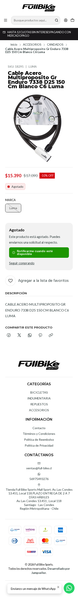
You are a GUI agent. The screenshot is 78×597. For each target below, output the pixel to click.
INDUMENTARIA (39, 398)
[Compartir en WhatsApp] (29, 335)
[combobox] (35, 20)
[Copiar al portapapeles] (50, 335)
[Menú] (5, 20)
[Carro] (72, 20)
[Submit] (56, 20)
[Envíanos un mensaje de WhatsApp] (69, 588)
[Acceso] (66, 20)
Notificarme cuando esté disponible (35, 252)
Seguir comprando (21, 263)
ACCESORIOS (32, 44)
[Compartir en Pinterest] (40, 335)
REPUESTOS (39, 404)
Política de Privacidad (39, 445)
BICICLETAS (39, 392)
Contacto (39, 428)
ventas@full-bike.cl (39, 468)
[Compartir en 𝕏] (19, 335)
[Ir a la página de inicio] (39, 7)
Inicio (13, 44)
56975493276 (39, 479)
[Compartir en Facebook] (8, 335)
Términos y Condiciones (39, 433)
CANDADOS (55, 44)
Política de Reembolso (39, 439)
